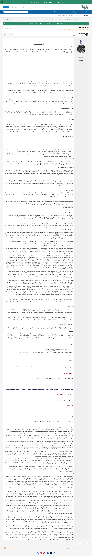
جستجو (59, 15)
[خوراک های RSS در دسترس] (4, 548)
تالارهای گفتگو (85, 15)
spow (80, 33)
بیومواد (74, 35)
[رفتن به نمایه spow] (86, 34)
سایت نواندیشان (84, 12)
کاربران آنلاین (77, 15)
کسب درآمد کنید (56, 12)
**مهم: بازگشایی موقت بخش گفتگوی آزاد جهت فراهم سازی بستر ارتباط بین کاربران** (47, 2)
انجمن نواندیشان (75, 12)
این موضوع (10, 12)
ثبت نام (6, 7)
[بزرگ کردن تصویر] (39, 44)
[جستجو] (5, 12)
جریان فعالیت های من (68, 15)
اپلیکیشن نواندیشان (66, 12)
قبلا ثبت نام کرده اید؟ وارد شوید (17, 7)
